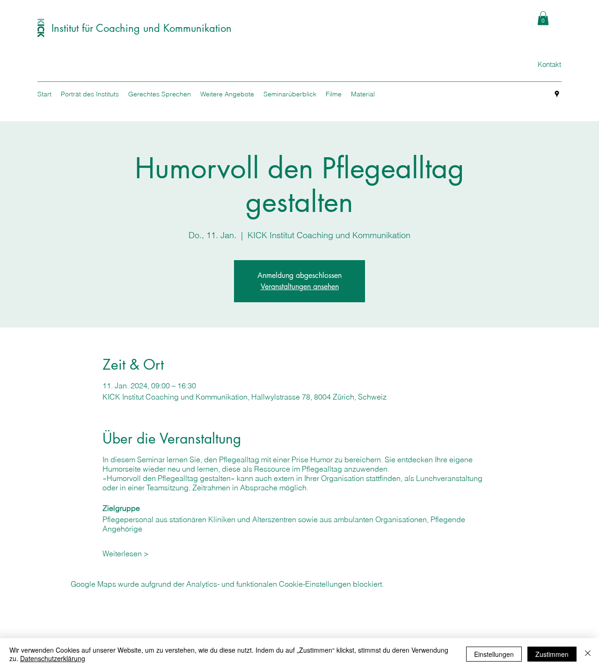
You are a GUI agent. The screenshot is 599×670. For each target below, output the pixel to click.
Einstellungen (494, 654)
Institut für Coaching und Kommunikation (141, 28)
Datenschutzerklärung (52, 658)
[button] (543, 18)
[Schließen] (587, 654)
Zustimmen (552, 654)
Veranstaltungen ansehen (300, 286)
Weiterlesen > (125, 553)
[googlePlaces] (557, 94)
